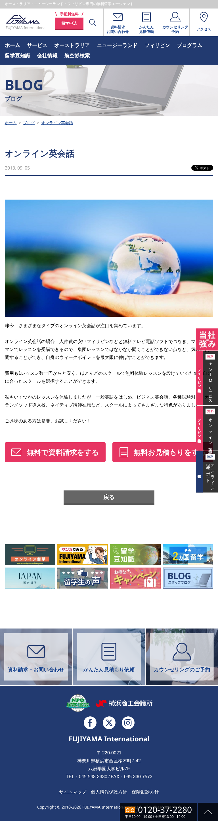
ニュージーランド (117, 45)
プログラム (189, 45)
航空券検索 (77, 55)
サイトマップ (72, 792)
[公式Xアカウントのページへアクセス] (109, 722)
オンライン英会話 (57, 122)
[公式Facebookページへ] (90, 722)
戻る (109, 497)
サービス (37, 45)
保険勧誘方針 (145, 792)
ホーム (12, 45)
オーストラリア (72, 45)
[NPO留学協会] (78, 703)
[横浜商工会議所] (124, 703)
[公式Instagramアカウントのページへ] (128, 722)
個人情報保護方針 (109, 792)
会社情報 (47, 55)
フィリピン (157, 45)
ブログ (29, 122)
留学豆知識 (17, 55)
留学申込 (69, 23)
